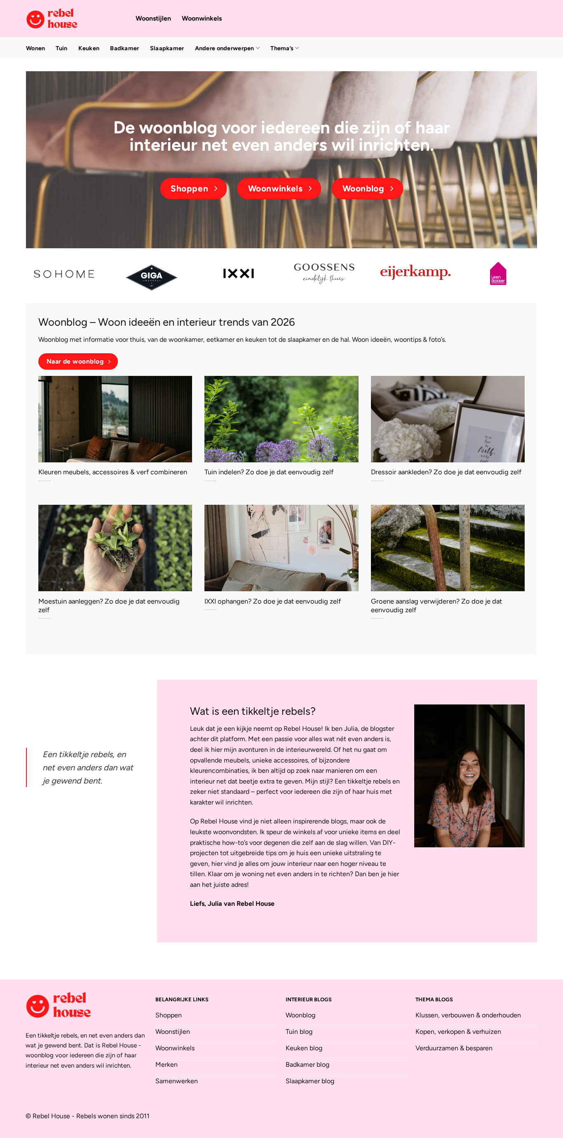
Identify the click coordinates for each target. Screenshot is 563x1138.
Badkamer (124, 48)
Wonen (35, 48)
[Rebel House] (74, 18)
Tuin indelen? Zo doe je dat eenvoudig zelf (268, 472)
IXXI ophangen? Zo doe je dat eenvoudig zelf (272, 601)
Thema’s (281, 48)
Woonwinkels (202, 18)
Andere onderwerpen (224, 48)
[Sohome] (65, 274)
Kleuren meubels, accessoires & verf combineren (112, 472)
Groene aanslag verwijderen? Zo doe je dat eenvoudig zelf (436, 605)
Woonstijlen (153, 18)
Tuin (61, 48)
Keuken (89, 48)
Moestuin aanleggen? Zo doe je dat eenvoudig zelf (109, 605)
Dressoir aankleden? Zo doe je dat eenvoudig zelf (446, 472)
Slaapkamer (167, 48)
